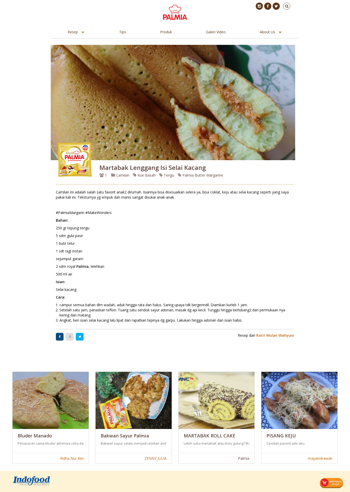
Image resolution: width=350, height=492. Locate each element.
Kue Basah (146, 175)
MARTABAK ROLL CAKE (209, 436)
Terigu (168, 175)
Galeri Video (216, 31)
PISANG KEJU (281, 436)
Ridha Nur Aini (72, 458)
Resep (73, 31)
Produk (166, 31)
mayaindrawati (320, 458)
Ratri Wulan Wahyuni (275, 335)
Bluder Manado (35, 436)
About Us (267, 31)
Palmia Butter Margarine (202, 175)
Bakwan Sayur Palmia (125, 436)
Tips (122, 31)
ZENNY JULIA (156, 458)
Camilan (122, 175)
